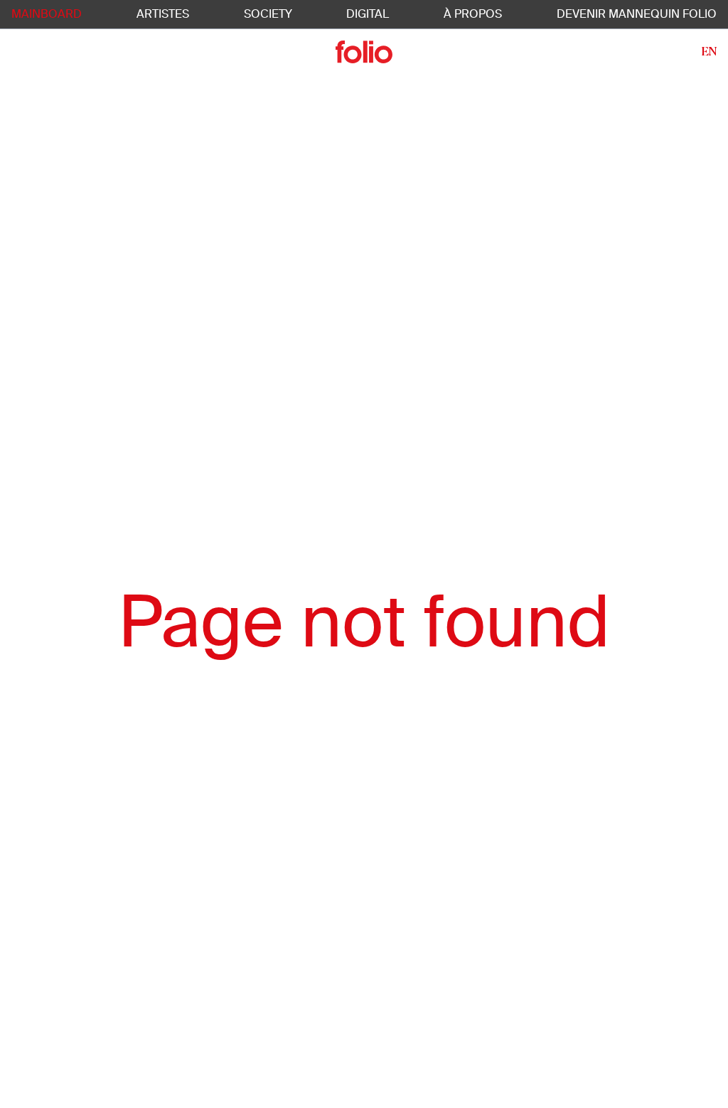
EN (709, 51)
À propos (473, 14)
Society (268, 14)
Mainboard (46, 14)
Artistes (162, 14)
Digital (367, 14)
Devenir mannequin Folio (637, 14)
